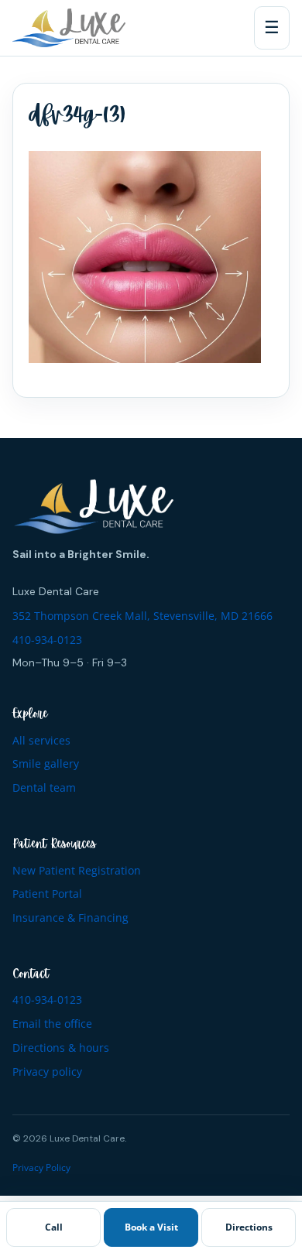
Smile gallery (45, 763)
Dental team (44, 787)
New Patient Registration (76, 870)
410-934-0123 (47, 639)
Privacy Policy (41, 1167)
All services (41, 740)
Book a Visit (151, 1227)
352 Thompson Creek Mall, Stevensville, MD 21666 (142, 615)
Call (54, 1227)
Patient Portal (47, 893)
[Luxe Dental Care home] (68, 28)
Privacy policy (47, 1071)
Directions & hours (60, 1047)
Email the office (52, 1023)
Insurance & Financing (70, 917)
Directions (249, 1227)
